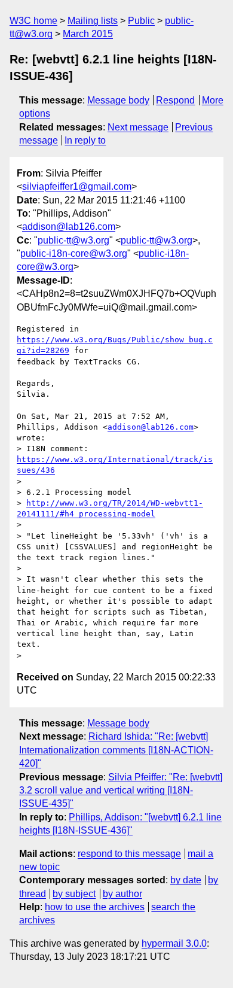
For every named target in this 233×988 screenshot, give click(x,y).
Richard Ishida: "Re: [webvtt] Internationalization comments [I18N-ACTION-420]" (116, 749)
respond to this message (129, 854)
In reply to (85, 140)
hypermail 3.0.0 (174, 943)
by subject (74, 894)
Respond (175, 100)
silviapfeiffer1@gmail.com (76, 186)
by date (185, 880)
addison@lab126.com (68, 226)
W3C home (33, 21)
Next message (138, 127)
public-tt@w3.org (73, 240)
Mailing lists (93, 21)
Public (141, 21)
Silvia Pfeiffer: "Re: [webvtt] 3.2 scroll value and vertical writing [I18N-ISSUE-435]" (120, 790)
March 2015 (88, 34)
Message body (118, 100)
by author (122, 894)
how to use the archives (95, 907)
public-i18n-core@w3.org (73, 253)
